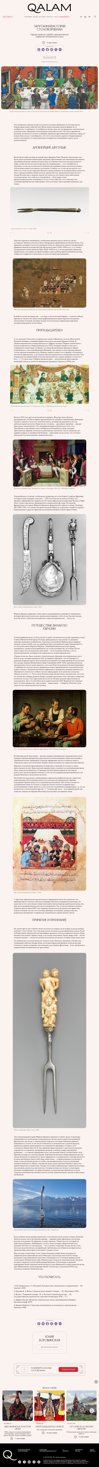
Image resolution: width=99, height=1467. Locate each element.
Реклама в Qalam (79, 1450)
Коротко (49, 16)
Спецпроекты (64, 16)
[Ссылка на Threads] (38, 1463)
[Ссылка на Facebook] (24, 1463)
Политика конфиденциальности (47, 1450)
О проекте (66, 1450)
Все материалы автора (49, 1347)
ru (85, 16)
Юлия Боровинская (52, 61)
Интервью (28, 16)
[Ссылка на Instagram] (19, 1463)
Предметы (7, 1423)
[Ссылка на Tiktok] (34, 1463)
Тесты (56, 16)
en (89, 16)
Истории (42, 16)
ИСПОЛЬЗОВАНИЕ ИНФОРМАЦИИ (24, 1450)
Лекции (35, 16)
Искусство (72, 1423)
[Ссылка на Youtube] (29, 1463)
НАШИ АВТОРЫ (92, 1450)
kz (81, 16)
